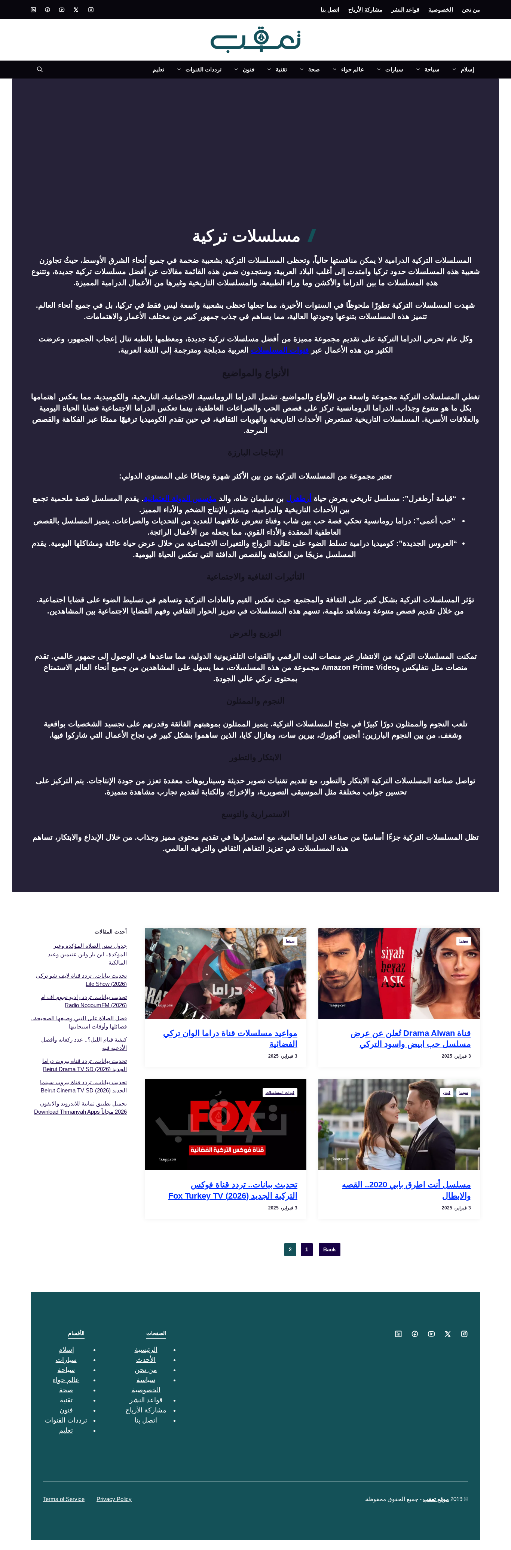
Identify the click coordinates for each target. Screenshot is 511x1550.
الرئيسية (146, 1349)
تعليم (158, 69)
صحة (314, 69)
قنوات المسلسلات (280, 350)
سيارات (394, 69)
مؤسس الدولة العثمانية (180, 498)
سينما (463, 941)
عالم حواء (352, 69)
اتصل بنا (330, 9)
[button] (37, 70)
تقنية (281, 69)
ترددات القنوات (203, 69)
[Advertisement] (255, 170)
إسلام (467, 69)
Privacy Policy (114, 1499)
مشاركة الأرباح (365, 9)
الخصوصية (440, 9)
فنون (248, 69)
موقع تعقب (436, 1499)
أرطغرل (299, 498)
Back (329, 1249)
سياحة (432, 69)
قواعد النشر (405, 9)
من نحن (471, 9)
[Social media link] (91, 10)
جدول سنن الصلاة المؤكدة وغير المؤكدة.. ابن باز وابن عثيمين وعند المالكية (87, 954)
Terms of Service (64, 1499)
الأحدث (146, 1359)
